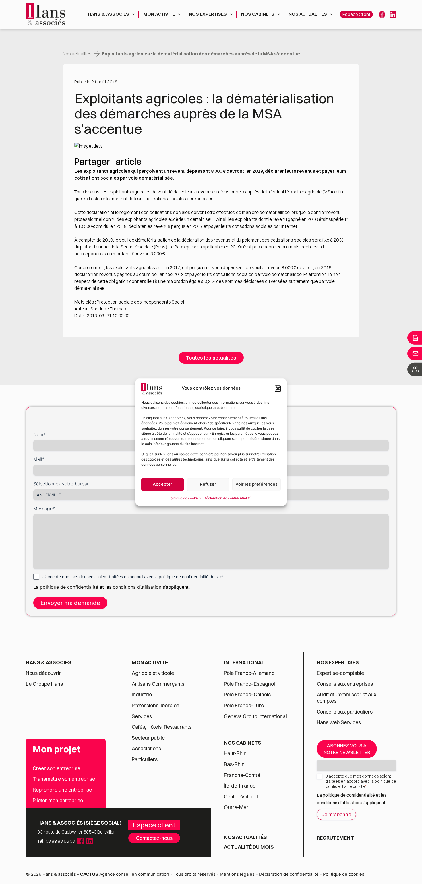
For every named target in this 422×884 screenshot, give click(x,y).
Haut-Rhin (235, 753)
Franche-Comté (242, 775)
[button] (278, 388)
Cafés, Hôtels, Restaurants (161, 727)
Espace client (356, 14)
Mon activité (159, 14)
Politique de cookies (184, 498)
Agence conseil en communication (124, 874)
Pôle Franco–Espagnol (249, 684)
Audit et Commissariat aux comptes (346, 697)
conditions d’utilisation (138, 587)
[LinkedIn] (393, 14)
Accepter (162, 484)
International (244, 662)
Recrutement (335, 837)
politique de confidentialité (69, 587)
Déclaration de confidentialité (227, 498)
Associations (146, 748)
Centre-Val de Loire (246, 797)
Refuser (208, 484)
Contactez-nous (154, 838)
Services (142, 716)
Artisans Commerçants (158, 684)
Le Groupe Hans (44, 684)
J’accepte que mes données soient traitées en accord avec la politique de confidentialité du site (361, 781)
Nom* (39, 434)
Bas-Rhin (234, 764)
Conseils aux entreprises (345, 684)
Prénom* (222, 434)
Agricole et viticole (153, 673)
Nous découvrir (43, 673)
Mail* (38, 459)
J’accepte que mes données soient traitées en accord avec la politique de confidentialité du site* (133, 576)
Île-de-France (239, 786)
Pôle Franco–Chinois (247, 694)
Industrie (142, 694)
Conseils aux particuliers (345, 712)
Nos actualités (308, 14)
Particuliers (145, 759)
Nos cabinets (257, 14)
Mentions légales (237, 874)
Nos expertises (208, 14)
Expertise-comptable (340, 673)
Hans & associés (108, 14)
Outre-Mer (236, 807)
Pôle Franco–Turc (244, 705)
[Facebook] (382, 14)
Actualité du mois (249, 847)
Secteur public (148, 738)
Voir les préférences (256, 484)
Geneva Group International (255, 716)
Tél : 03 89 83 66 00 (56, 841)
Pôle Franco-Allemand (249, 673)
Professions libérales (155, 705)
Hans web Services (339, 722)
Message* (44, 508)
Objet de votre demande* (240, 459)
